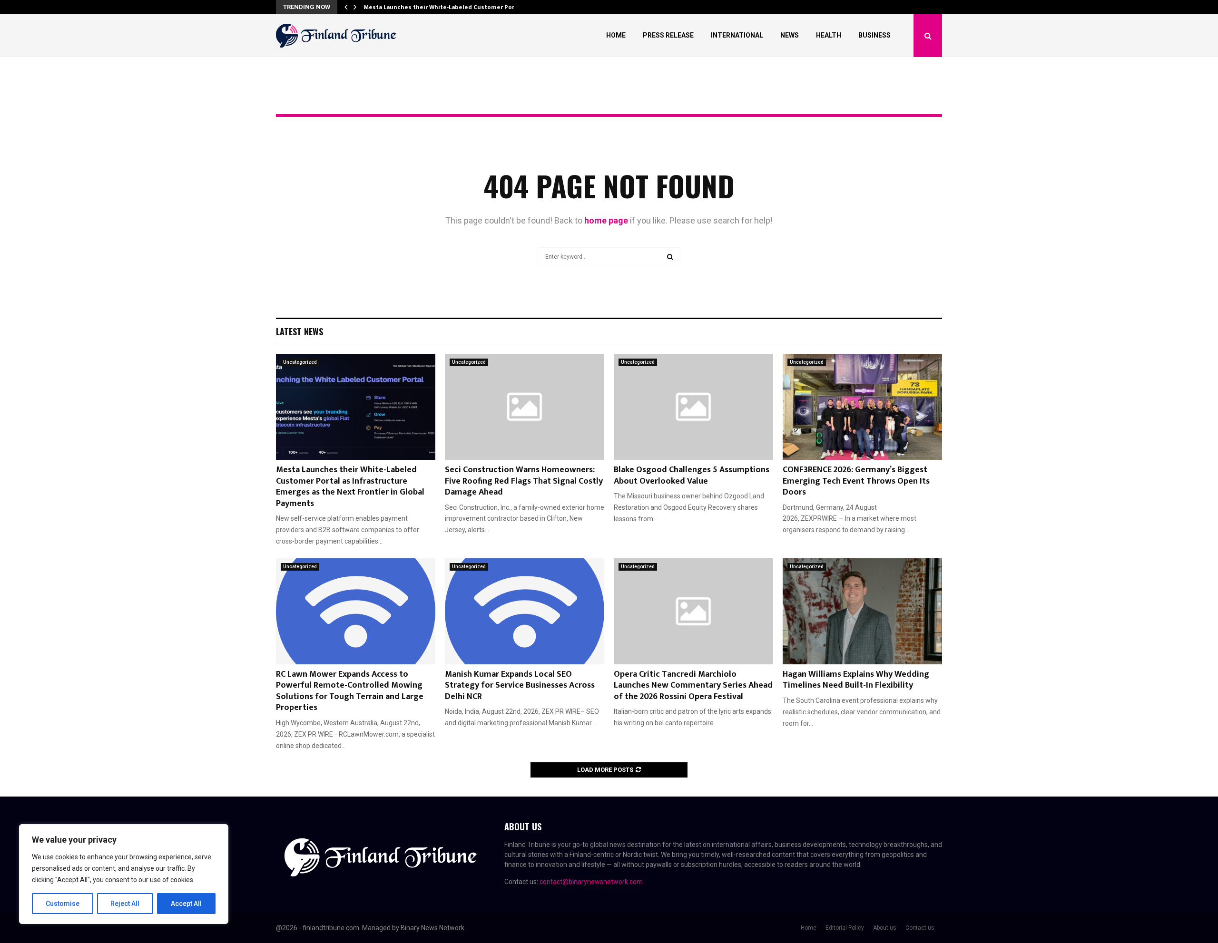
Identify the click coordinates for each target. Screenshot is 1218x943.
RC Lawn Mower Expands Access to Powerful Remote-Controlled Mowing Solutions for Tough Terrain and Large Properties (349, 691)
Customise (62, 903)
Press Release (668, 35)
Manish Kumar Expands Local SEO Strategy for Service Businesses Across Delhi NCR (520, 685)
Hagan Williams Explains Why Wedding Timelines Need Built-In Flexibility (856, 679)
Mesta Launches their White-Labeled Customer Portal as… (449, 7)
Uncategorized (300, 362)
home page (606, 220)
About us (884, 927)
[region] (123, 874)
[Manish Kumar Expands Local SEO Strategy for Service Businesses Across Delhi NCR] (524, 611)
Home (616, 35)
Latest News (299, 331)
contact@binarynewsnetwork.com (591, 881)
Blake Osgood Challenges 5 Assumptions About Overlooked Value (691, 475)
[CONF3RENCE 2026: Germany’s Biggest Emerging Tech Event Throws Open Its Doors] (862, 407)
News (789, 35)
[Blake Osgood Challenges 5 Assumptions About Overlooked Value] (693, 407)
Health (828, 35)
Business (874, 35)
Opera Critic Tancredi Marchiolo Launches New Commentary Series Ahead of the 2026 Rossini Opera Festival (693, 685)
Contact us (919, 927)
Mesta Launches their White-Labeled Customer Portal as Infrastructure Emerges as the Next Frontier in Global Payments (350, 486)
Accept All (186, 903)
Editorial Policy (844, 927)
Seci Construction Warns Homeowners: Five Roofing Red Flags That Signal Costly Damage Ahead (524, 481)
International (737, 35)
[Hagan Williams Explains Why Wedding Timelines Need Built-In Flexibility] (862, 611)
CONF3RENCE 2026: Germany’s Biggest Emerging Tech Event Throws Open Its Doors (856, 481)
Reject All (124, 903)
